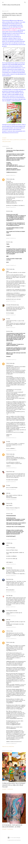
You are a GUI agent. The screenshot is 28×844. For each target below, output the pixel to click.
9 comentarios (10, 829)
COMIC (7, 139)
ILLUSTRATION (16, 139)
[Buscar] (25, 2)
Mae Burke (18, 840)
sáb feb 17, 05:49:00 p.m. (11, 301)
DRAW (11, 139)
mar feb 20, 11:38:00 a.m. (11, 509)
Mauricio (8, 503)
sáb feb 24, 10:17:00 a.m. (11, 591)
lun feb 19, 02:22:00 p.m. (11, 481)
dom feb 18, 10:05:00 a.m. (11, 437)
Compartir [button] (4, 137)
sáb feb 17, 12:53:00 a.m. (11, 175)
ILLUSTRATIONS (22, 139)
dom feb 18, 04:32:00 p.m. (11, 467)
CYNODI (8, 543)
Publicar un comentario (8, 746)
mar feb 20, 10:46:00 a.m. (11, 499)
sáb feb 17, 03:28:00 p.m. (11, 265)
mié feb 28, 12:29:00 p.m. (11, 627)
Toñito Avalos (9, 179)
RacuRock (8, 579)
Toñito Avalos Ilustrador (11, 5)
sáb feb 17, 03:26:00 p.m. (11, 238)
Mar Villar (8, 595)
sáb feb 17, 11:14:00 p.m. (10, 327)
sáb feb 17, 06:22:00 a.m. (11, 207)
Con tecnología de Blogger (15, 837)
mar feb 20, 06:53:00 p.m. (11, 539)
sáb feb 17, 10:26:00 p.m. (11, 314)
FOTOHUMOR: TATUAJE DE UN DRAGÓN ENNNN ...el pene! (12, 826)
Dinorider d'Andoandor (11, 304)
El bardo (8, 568)
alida (7, 493)
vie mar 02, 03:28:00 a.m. (11, 743)
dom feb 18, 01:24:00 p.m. (11, 450)
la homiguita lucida (10, 610)
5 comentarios (10, 789)
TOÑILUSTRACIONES (6, 141)
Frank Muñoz (9, 471)
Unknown (8, 631)
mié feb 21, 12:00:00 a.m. (11, 564)
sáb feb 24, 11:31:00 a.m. (11, 606)
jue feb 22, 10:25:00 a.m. (11, 575)
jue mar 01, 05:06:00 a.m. (11, 638)
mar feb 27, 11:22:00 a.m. (11, 615)
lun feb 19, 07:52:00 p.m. (11, 489)
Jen (7, 318)
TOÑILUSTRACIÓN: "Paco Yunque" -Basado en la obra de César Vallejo (14, 785)
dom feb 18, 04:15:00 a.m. (11, 359)
